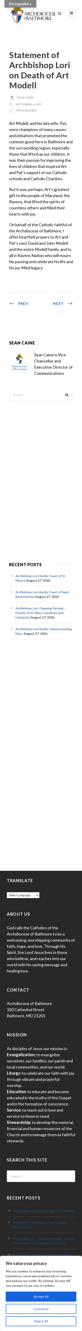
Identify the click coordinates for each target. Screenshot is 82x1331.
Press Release (26, 110)
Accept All (41, 1296)
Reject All (41, 1321)
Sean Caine (25, 97)
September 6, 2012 (29, 104)
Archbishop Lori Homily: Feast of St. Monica (43, 1211)
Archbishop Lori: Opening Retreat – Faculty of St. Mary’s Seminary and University (40, 612)
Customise (41, 1309)
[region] (41, 1293)
